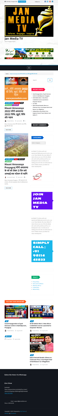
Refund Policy (36, 289)
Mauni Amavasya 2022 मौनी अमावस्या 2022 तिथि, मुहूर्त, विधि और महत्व (23, 74)
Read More (8, 130)
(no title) (35, 104)
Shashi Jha (9, 339)
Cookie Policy (36, 287)
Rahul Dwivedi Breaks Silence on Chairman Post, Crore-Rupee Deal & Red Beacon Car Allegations (42, 107)
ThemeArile (13, 413)
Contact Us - (8, 401)
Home (7, 74)
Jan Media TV (14, 38)
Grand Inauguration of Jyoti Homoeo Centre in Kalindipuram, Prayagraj (42, 95)
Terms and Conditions (38, 284)
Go (50, 80)
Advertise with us (37, 286)
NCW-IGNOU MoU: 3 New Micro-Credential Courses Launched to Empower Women (40, 100)
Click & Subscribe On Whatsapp (12, 379)
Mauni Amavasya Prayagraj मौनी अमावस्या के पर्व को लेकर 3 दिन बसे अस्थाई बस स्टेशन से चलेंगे (16, 169)
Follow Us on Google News (11, 397)
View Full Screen (9, 393)
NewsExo (7, 413)
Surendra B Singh (11, 177)
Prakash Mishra (10, 121)
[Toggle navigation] (29, 67)
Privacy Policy (36, 282)
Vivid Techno (23, 411)
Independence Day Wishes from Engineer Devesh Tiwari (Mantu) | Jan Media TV (42, 113)
